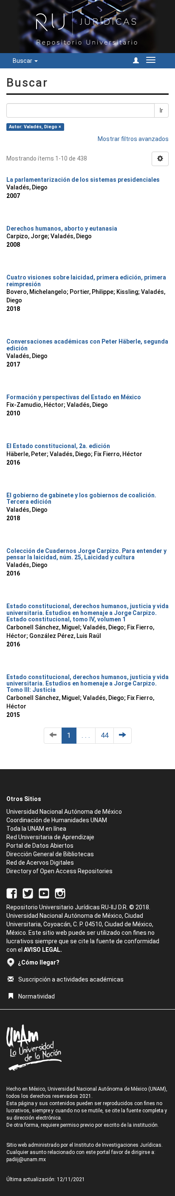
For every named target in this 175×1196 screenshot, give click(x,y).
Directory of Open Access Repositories (59, 871)
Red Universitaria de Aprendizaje (50, 837)
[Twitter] (28, 892)
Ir (161, 110)
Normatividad (36, 996)
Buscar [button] (23, 60)
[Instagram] (60, 892)
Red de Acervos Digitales (40, 862)
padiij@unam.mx (26, 1159)
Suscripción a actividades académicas (71, 979)
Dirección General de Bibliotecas (50, 854)
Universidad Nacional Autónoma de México (64, 811)
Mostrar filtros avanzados (133, 138)
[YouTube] (44, 892)
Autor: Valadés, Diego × (35, 127)
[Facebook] (11, 892)
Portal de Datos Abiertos (39, 845)
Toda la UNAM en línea (36, 828)
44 (104, 735)
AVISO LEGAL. (43, 949)
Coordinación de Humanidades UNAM (56, 820)
